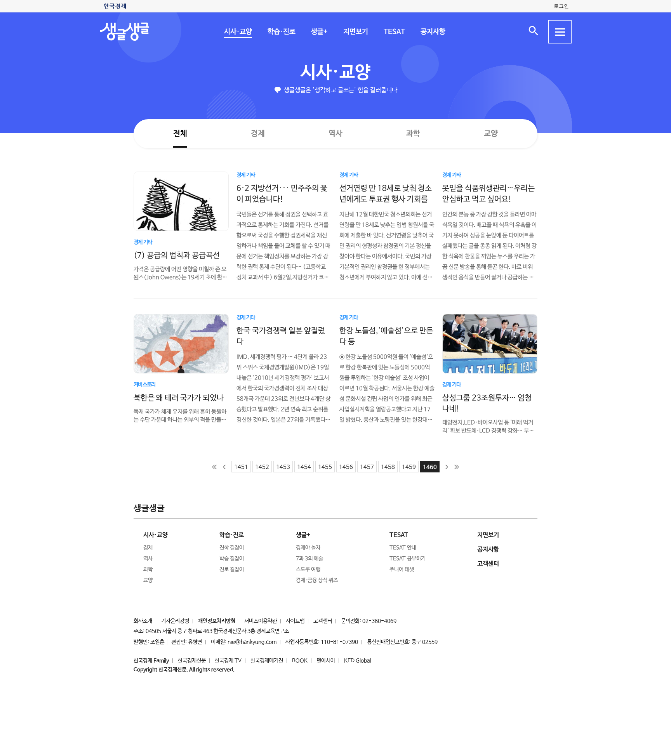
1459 (409, 467)
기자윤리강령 (175, 621)
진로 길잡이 (231, 569)
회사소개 (143, 621)
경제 (258, 133)
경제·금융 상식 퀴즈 (317, 580)
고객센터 (322, 621)
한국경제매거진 (266, 661)
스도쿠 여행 (308, 569)
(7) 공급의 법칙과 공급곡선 (177, 255)
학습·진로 (281, 32)
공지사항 (432, 32)
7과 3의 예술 (309, 558)
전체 (180, 133)
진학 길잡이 (231, 548)
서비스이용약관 (260, 621)
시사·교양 (238, 32)
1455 (325, 467)
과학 (413, 133)
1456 (346, 467)
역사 (335, 133)
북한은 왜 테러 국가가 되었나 (179, 397)
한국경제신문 (192, 661)
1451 (241, 467)
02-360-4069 (379, 621)
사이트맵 (295, 621)
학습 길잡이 (231, 558)
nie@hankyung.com (252, 642)
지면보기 (355, 32)
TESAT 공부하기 (407, 558)
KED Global (357, 661)
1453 (283, 467)
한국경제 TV (228, 661)
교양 (491, 133)
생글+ (319, 32)
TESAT (394, 32)
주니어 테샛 (401, 569)
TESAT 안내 (402, 548)
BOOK (300, 661)
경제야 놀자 (308, 548)
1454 (304, 467)
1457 (367, 467)
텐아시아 (325, 661)
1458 (388, 467)
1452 (262, 467)
